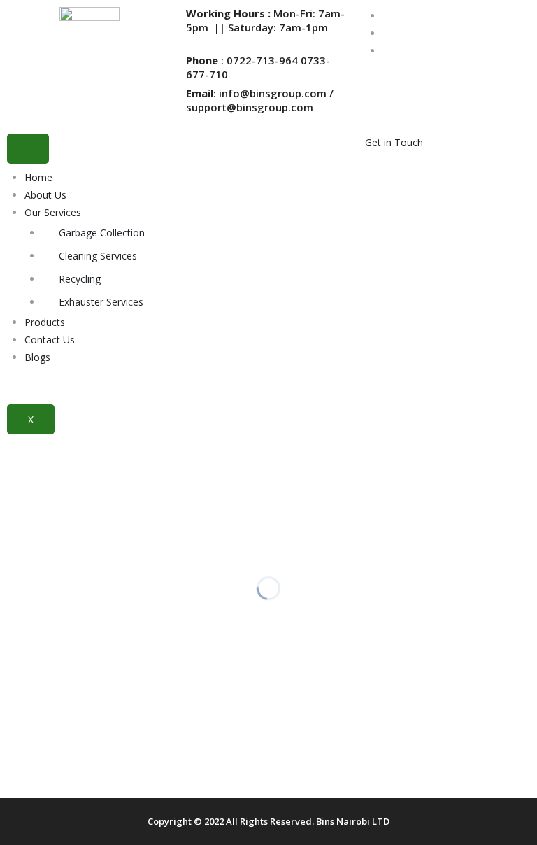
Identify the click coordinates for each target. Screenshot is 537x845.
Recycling (80, 278)
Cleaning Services (98, 255)
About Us (45, 194)
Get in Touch (394, 142)
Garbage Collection (102, 232)
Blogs (37, 357)
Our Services (52, 212)
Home (38, 177)
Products (44, 322)
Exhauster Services (101, 301)
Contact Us (49, 339)
